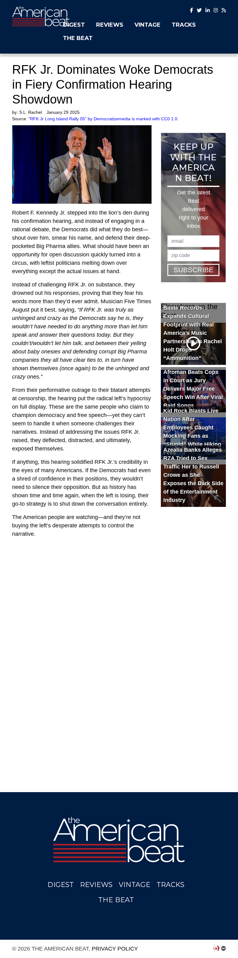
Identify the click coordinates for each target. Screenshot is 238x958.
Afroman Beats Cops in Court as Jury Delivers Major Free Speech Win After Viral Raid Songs (193, 389)
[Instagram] (207, 10)
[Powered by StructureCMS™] (223, 949)
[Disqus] (82, 649)
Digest (74, 24)
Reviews (109, 24)
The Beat (78, 38)
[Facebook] (191, 10)
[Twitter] (199, 10)
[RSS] (224, 10)
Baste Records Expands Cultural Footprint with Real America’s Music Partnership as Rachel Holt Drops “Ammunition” (192, 333)
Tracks (184, 24)
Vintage (147, 24)
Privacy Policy (115, 949)
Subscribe (194, 270)
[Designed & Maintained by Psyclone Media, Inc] (217, 949)
